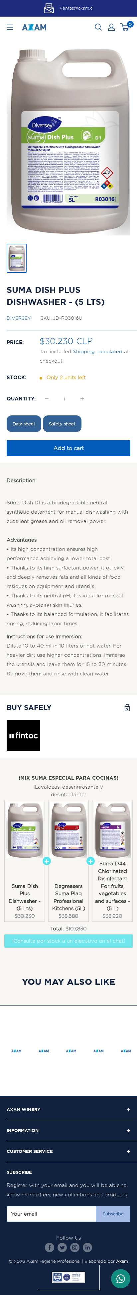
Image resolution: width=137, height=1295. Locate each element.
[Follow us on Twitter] (62, 1247)
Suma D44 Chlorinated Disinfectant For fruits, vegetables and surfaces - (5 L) (112, 886)
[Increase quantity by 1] (82, 399)
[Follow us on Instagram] (74, 1247)
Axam (122, 1261)
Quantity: (21, 398)
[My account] (111, 27)
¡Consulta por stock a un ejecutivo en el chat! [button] (68, 941)
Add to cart (69, 448)
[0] (125, 27)
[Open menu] (10, 27)
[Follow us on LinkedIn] (87, 1247)
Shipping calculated (97, 351)
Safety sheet (62, 423)
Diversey (19, 318)
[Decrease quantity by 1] (47, 399)
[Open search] (98, 27)
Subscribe (113, 1214)
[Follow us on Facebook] (49, 1247)
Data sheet (24, 423)
